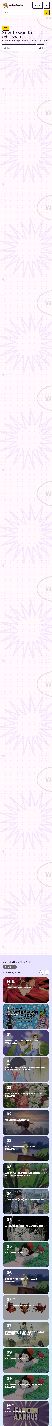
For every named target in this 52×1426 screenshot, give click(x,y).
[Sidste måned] (41, 972)
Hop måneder (9, 967)
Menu (37, 5)
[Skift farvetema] (46, 5)
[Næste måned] (47, 972)
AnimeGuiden (16, 5)
